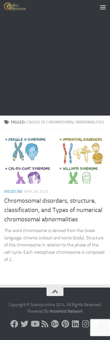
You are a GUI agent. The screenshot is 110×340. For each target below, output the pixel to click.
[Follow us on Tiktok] (96, 324)
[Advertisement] (55, 58)
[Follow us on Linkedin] (75, 324)
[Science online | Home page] (20, 7)
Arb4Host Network (66, 311)
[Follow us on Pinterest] (65, 324)
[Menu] (103, 7)
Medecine (13, 191)
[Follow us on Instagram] (85, 324)
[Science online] (14, 324)
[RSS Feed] (45, 324)
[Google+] (55, 324)
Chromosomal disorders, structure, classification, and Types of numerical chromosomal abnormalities (53, 210)
